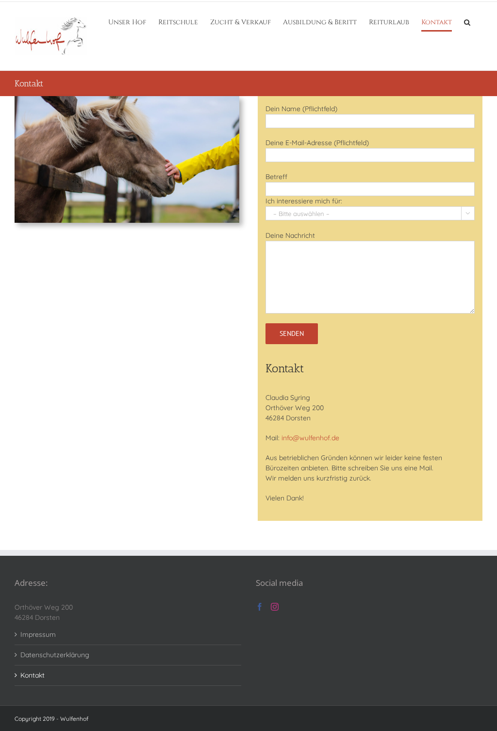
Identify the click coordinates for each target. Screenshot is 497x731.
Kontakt (32, 675)
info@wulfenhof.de (310, 437)
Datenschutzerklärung (54, 654)
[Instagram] (275, 607)
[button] (467, 22)
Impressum (38, 634)
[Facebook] (260, 607)
